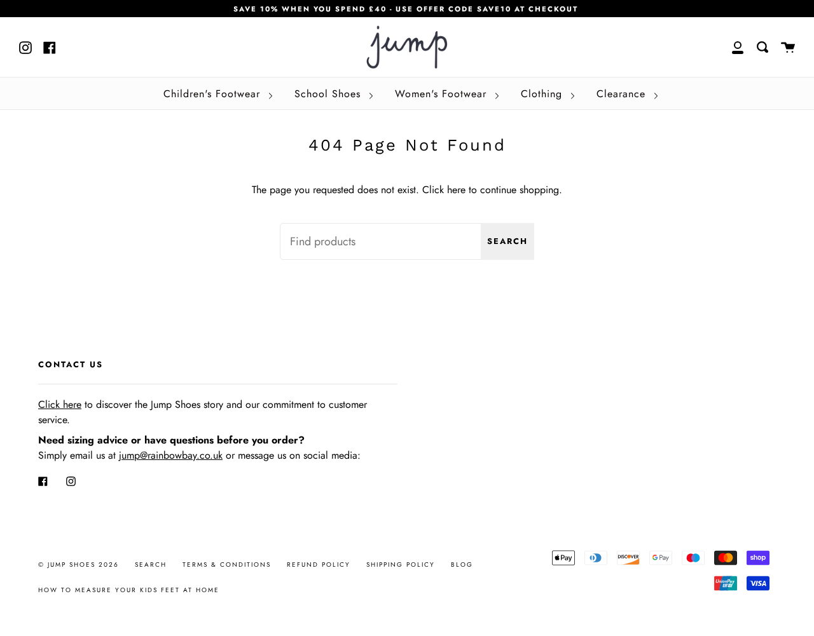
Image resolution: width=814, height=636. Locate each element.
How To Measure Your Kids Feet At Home (128, 590)
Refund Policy (318, 564)
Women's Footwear (442, 93)
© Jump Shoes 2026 (78, 564)
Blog (462, 564)
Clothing (543, 93)
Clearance (623, 93)
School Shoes (329, 93)
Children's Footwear (213, 93)
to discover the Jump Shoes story (130, 404)
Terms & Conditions (227, 564)
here (456, 189)
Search (507, 241)
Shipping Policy (400, 564)
